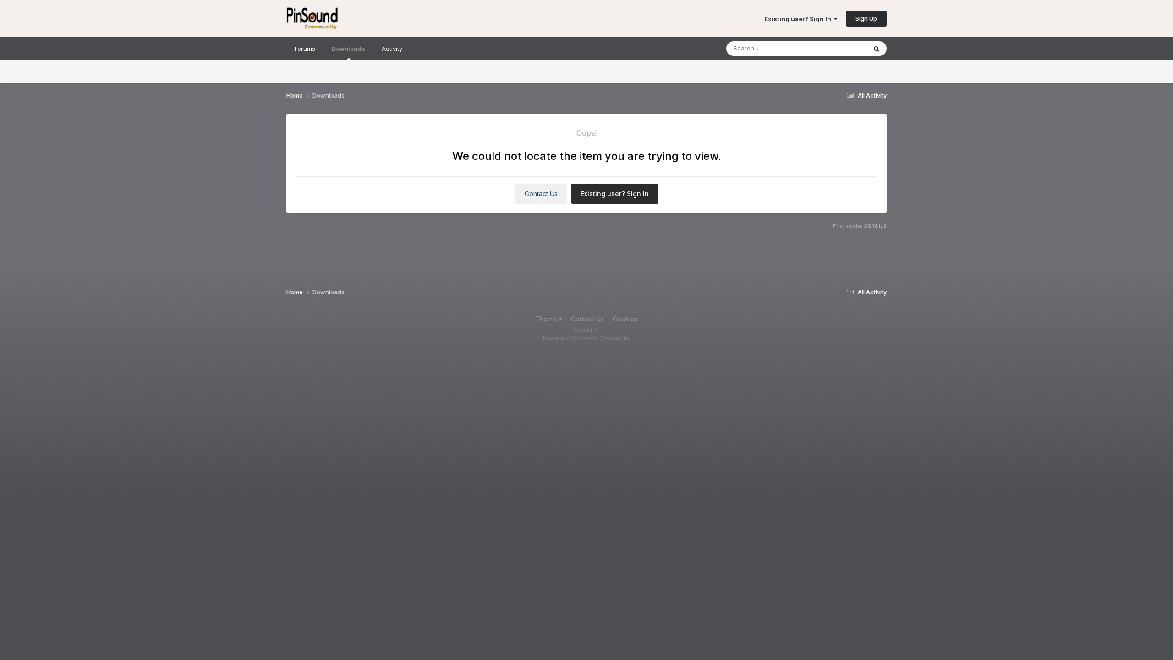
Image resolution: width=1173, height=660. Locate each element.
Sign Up (866, 18)
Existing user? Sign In (799, 18)
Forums (305, 48)
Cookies (625, 319)
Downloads (348, 48)
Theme (547, 319)
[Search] (876, 48)
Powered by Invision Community (586, 338)
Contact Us (541, 194)
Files (847, 48)
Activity (392, 48)
